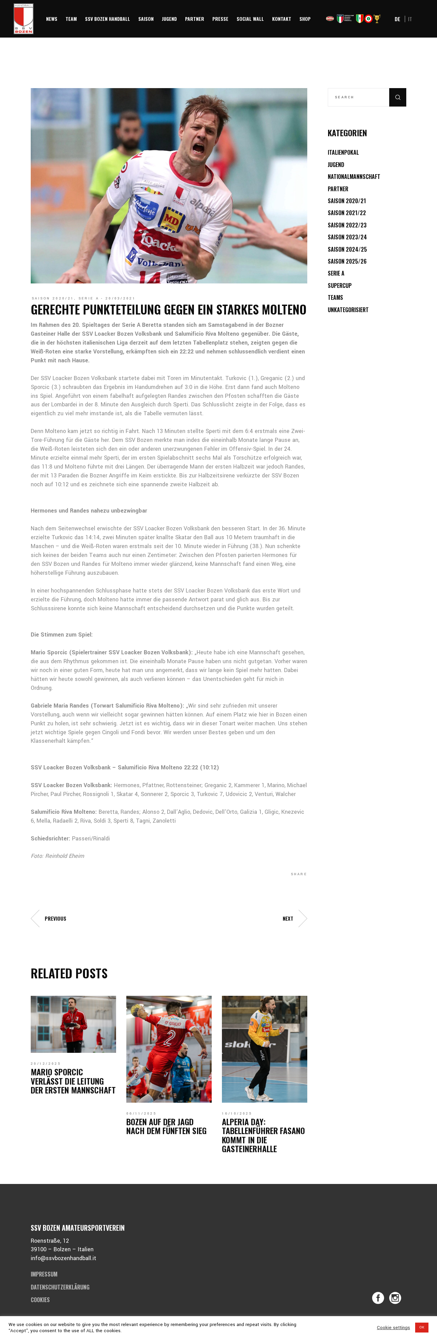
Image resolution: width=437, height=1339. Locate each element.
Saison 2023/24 (347, 237)
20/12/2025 (46, 1063)
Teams (335, 297)
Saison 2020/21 (53, 298)
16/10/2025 (237, 1113)
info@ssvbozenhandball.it (63, 1258)
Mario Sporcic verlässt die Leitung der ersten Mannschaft (73, 1080)
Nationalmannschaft (354, 176)
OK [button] (421, 1327)
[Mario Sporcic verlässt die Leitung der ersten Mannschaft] (73, 1024)
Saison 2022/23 (347, 225)
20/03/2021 (120, 298)
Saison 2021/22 (347, 213)
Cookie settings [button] (393, 1328)
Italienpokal (343, 152)
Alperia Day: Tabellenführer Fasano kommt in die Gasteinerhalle (263, 1135)
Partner (338, 189)
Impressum (44, 1274)
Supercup (340, 285)
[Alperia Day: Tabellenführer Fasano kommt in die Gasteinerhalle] (264, 1049)
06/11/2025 (141, 1113)
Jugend (336, 165)
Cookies (40, 1300)
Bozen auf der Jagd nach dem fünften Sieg (166, 1125)
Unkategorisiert (348, 310)
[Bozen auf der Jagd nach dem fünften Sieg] (169, 1049)
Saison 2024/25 (347, 249)
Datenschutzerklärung (60, 1287)
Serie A (89, 298)
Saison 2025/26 (347, 261)
